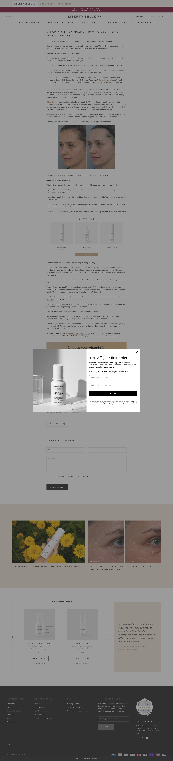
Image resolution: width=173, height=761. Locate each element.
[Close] (137, 352)
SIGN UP (113, 394)
